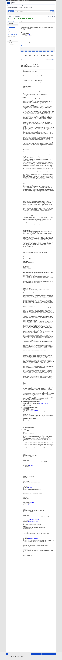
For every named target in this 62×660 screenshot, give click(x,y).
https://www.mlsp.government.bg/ (33, 538)
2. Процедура (10, 42)
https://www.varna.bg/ (31, 467)
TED (7, 16)
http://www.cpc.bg (30, 487)
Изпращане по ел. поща (13, 34)
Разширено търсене (24, 13)
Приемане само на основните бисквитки (48, 654)
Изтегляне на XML (12, 27)
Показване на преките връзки (12, 29)
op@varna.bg (28, 34)
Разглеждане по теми (38, 13)
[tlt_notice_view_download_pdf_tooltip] (21, 51)
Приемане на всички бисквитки (36, 654)
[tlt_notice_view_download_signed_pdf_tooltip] (21, 45)
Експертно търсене (31, 13)
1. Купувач (9, 40)
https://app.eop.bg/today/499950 (43, 403)
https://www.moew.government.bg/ (33, 521)
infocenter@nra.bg (31, 502)
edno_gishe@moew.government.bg (34, 519)
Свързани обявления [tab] (10, 23)
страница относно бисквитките (13, 655)
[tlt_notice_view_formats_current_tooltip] (52, 59)
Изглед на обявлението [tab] (10, 21)
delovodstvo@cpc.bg (32, 483)
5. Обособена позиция (11, 44)
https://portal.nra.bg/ (31, 504)
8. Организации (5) (11, 46)
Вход (48, 2)
